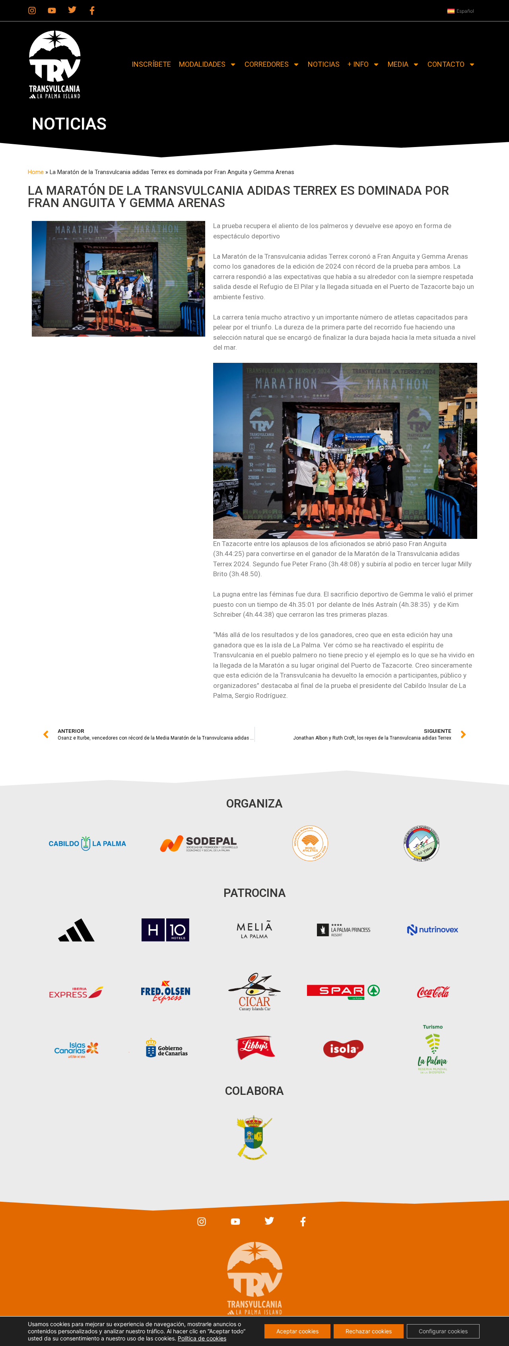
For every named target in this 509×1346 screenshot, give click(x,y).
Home (36, 172)
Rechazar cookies (369, 1331)
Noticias (324, 64)
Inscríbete (151, 64)
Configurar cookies (443, 1331)
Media (398, 64)
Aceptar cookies (297, 1331)
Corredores (267, 64)
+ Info (358, 64)
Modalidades (202, 64)
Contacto (445, 64)
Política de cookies (202, 1338)
